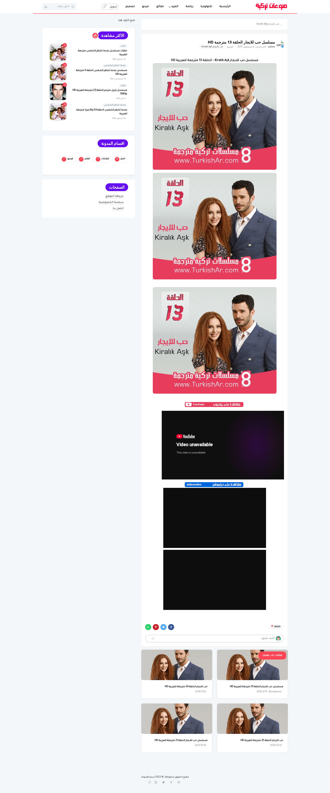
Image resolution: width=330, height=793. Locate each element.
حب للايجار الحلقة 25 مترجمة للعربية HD (262, 740)
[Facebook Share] (171, 627)
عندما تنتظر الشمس (115, 65)
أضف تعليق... (267, 638)
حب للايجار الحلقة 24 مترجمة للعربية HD (186, 686)
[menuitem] (225, 6)
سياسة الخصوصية (111, 202)
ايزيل (123, 85)
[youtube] (179, 782)
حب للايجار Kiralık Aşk (212, 47)
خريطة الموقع (115, 196)
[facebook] (171, 782)
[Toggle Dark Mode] (46, 6)
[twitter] (163, 782)
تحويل (113, 7)
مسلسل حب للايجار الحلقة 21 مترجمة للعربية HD (181, 740)
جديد (123, 46)
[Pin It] (156, 627)
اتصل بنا (118, 208)
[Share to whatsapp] (148, 627)
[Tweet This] (163, 627)
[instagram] (156, 782)
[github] (150, 782)
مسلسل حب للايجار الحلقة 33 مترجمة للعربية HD (256, 686)
